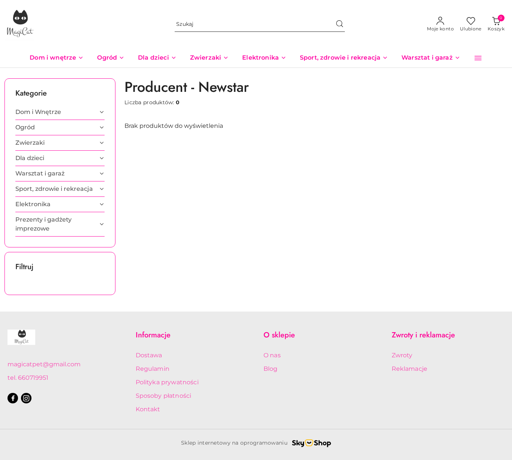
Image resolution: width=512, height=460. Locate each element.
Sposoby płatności (164, 395)
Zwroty (402, 355)
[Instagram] (26, 398)
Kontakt (148, 409)
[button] (478, 58)
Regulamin (152, 368)
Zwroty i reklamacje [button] (423, 335)
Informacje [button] (153, 335)
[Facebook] (12, 398)
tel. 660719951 (27, 377)
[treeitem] (60, 112)
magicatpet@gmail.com (44, 364)
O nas (272, 355)
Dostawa (149, 355)
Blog (270, 368)
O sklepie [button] (279, 335)
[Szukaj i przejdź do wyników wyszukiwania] (339, 24)
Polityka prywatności (167, 382)
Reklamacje (410, 368)
